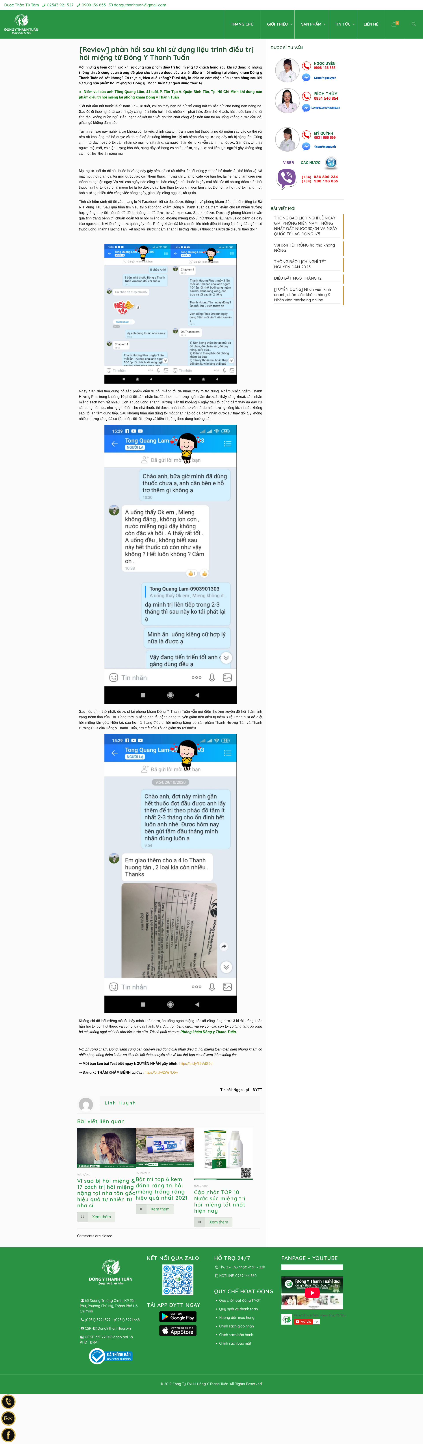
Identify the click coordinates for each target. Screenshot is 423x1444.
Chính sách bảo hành (236, 1335)
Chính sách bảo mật (235, 1343)
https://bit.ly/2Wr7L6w (161, 1072)
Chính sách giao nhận (236, 1326)
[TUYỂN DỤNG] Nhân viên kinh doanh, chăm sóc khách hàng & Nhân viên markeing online (302, 295)
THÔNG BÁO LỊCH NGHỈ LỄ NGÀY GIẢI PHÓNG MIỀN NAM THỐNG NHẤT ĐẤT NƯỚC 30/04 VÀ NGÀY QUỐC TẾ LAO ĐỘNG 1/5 (306, 225)
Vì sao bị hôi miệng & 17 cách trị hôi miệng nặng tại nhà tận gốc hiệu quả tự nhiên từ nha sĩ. (106, 1193)
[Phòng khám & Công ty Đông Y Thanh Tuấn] (21, 24)
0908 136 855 (94, 4)
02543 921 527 (60, 4)
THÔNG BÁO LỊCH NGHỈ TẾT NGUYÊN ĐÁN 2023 (300, 264)
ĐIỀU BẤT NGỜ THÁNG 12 (298, 278)
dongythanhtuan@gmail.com (140, 4)
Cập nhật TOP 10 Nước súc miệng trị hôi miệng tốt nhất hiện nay (219, 1201)
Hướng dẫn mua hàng (236, 1317)
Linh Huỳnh (120, 1103)
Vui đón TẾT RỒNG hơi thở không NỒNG (304, 248)
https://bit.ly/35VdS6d (195, 1063)
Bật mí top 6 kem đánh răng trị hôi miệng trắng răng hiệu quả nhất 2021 (162, 1188)
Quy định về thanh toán (238, 1309)
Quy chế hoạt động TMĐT (240, 1300)
